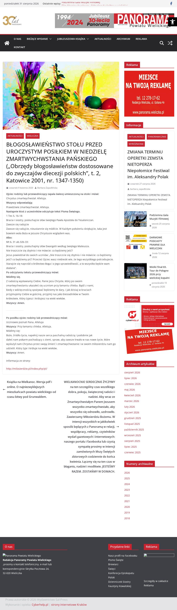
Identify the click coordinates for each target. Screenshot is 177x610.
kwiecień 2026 (132, 395)
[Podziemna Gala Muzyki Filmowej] (135, 221)
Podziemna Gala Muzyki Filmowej (81, 3)
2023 (127, 489)
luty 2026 (129, 406)
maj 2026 (129, 389)
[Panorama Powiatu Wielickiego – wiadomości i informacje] (7, 43)
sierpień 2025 (132, 441)
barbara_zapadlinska (140, 188)
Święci (111, 568)
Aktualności (103, 38)
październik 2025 (134, 429)
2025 (127, 478)
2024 (127, 484)
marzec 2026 (131, 401)
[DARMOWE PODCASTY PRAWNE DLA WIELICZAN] (135, 247)
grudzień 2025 (132, 418)
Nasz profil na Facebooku (122, 555)
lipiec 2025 (130, 446)
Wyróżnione (136, 143)
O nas (17, 38)
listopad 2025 (132, 423)
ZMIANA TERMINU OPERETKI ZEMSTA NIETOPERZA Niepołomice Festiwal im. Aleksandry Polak (148, 164)
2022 (127, 495)
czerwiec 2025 (132, 452)
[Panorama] (22, 555)
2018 (127, 518)
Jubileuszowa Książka (71, 38)
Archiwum (123, 38)
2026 (127, 472)
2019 (127, 512)
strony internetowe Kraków (69, 605)
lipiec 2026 (130, 378)
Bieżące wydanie (37, 38)
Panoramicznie (157, 136)
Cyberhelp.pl (40, 605)
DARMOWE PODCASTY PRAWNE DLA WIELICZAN (157, 243)
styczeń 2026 (131, 412)
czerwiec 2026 (132, 384)
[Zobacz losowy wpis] (170, 43)
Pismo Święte (115, 560)
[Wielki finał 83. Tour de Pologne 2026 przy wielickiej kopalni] (135, 277)
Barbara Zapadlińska (47, 187)
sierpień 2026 (132, 372)
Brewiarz (113, 564)
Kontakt (19, 47)
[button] (172, 21)
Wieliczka (32, 135)
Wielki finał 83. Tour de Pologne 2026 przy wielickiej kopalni (160, 272)
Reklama (141, 38)
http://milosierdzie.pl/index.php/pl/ (26, 368)
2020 (127, 506)
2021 (127, 501)
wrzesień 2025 (132, 435)
